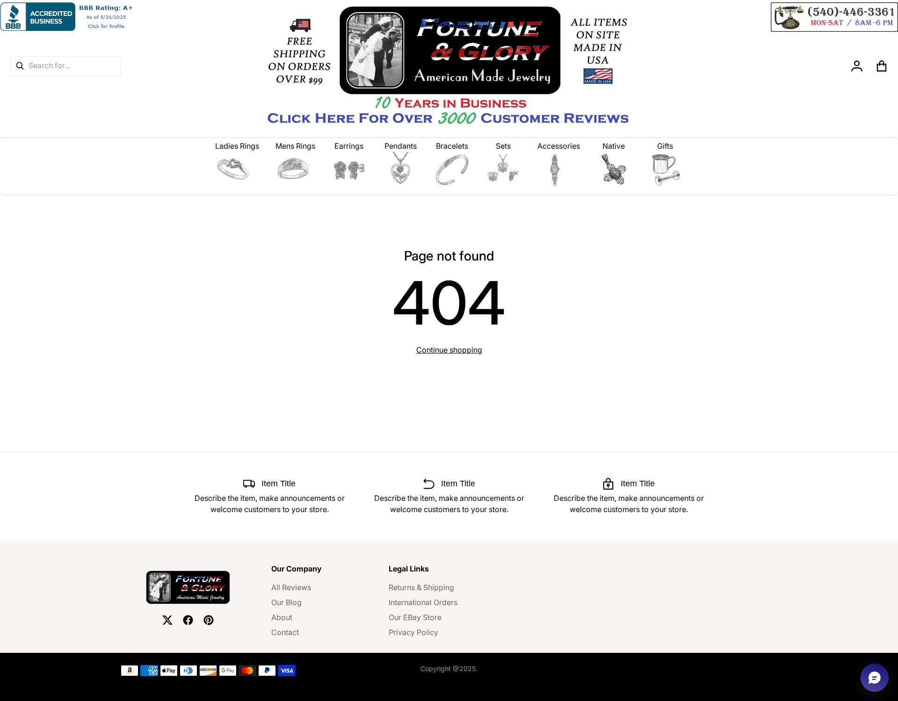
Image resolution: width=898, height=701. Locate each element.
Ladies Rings (237, 146)
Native (613, 146)
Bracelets (452, 146)
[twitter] (167, 620)
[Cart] (881, 66)
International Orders (423, 602)
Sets (503, 146)
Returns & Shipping (421, 587)
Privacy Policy (413, 632)
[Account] (857, 66)
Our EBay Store (415, 617)
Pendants (400, 146)
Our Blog (286, 602)
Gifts (665, 146)
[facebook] (188, 620)
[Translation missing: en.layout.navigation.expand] (237, 170)
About (281, 617)
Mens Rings (295, 146)
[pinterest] (208, 620)
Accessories (558, 146)
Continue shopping (449, 349)
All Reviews (291, 587)
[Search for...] (20, 66)
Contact (285, 632)
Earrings (348, 146)
